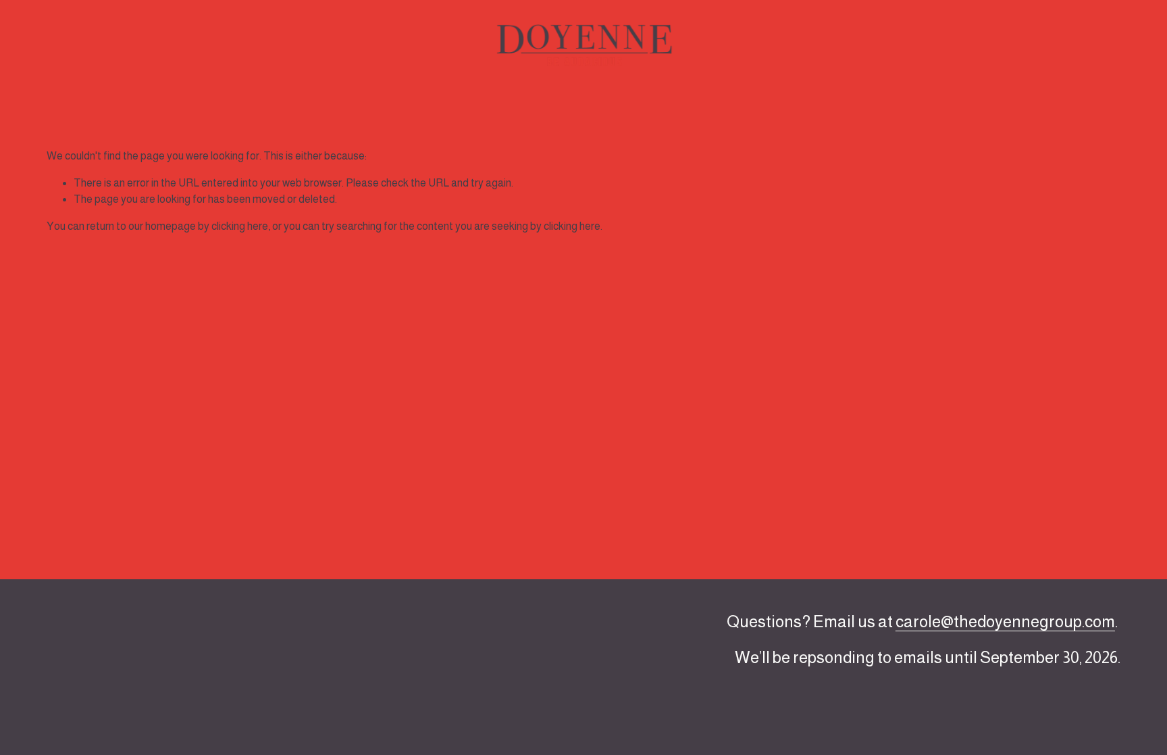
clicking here (239, 226)
